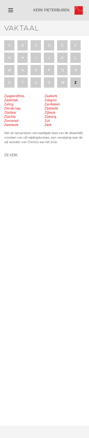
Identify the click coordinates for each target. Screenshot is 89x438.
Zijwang (50, 116)
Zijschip (10, 116)
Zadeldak (11, 100)
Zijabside (51, 108)
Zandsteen (52, 104)
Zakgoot (50, 100)
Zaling (8, 104)
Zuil (47, 121)
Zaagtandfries (14, 96)
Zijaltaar (10, 112)
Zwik (48, 125)
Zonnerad (11, 121)
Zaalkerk (50, 96)
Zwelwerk (11, 125)
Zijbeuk (49, 112)
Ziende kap (12, 108)
